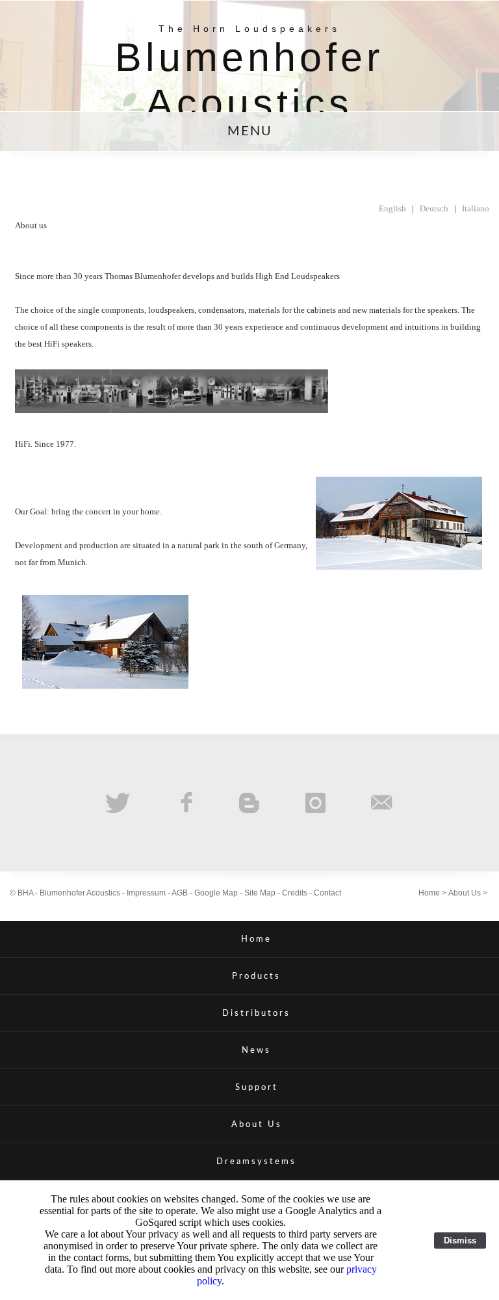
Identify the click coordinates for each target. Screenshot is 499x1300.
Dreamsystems (256, 1161)
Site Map (259, 892)
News (256, 1050)
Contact (327, 892)
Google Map (216, 892)
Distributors (256, 1013)
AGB (180, 892)
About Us (464, 892)
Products (256, 976)
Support (256, 1087)
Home (429, 892)
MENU (249, 131)
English (392, 208)
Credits (294, 892)
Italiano (475, 208)
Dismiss (460, 1240)
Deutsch (434, 208)
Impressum (146, 892)
